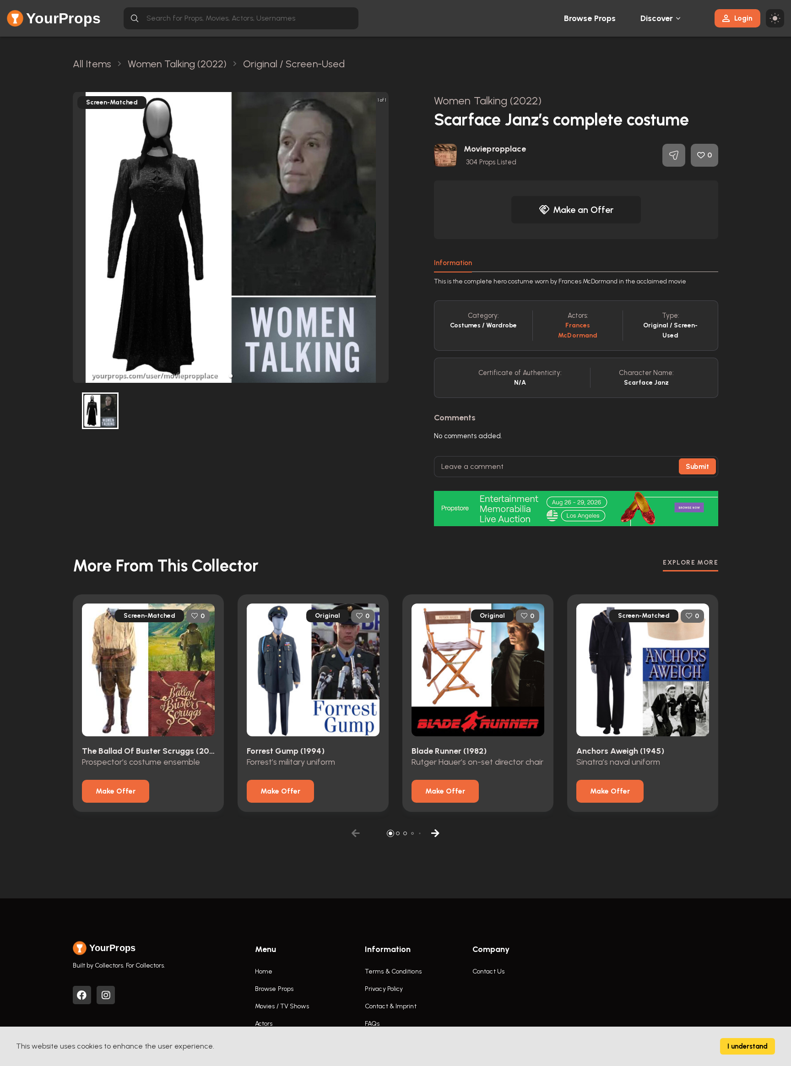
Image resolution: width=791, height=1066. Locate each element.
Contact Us (488, 971)
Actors (264, 1024)
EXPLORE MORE (690, 562)
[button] (231, 376)
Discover (656, 18)
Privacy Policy (384, 989)
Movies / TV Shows (282, 1006)
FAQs (372, 1024)
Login (743, 18)
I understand (747, 1046)
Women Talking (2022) (488, 100)
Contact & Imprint (391, 1006)
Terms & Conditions (393, 971)
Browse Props (590, 18)
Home (263, 971)
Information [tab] (453, 263)
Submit (697, 466)
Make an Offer (583, 209)
